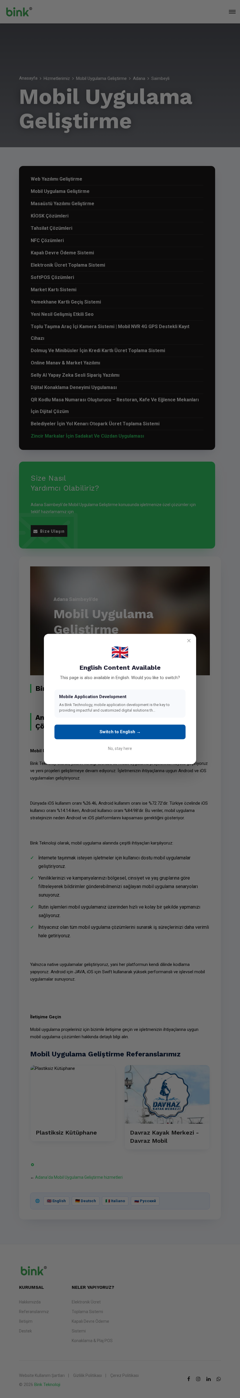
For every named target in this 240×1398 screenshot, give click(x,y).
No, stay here (120, 748)
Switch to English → (120, 731)
